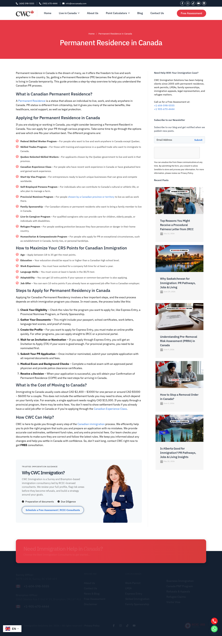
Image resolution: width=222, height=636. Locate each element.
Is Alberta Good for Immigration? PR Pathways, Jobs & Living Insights (178, 453)
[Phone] (214, 621)
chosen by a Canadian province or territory (91, 196)
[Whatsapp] (214, 629)
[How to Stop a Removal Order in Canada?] (179, 362)
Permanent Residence (31, 101)
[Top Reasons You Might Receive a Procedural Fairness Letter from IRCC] (179, 188)
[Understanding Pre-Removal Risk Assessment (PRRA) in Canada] (179, 304)
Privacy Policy (92, 625)
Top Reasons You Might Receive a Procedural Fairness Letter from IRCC (177, 225)
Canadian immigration (91, 424)
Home (91, 33)
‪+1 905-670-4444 (164, 109)
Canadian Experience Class (110, 408)
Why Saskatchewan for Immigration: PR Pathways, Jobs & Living (178, 283)
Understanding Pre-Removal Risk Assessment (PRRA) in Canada (178, 341)
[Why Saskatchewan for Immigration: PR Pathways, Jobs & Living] (179, 246)
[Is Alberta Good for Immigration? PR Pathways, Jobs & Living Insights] (179, 416)
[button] (53, 510)
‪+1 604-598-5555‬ (164, 105)
